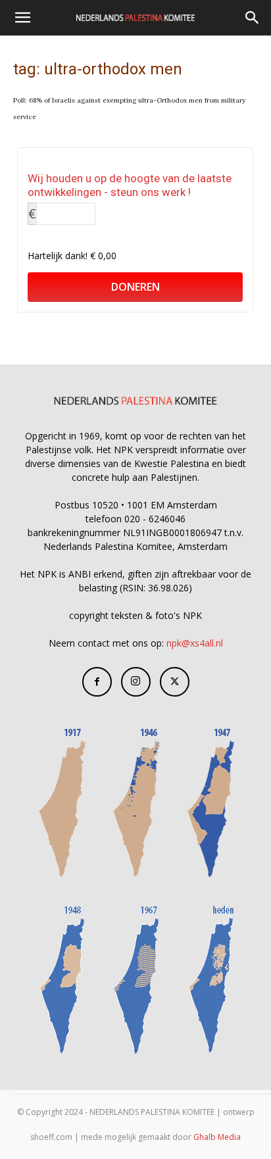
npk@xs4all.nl (194, 643)
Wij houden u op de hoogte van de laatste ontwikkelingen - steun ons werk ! (130, 185)
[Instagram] (136, 682)
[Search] (252, 18)
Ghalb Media (217, 1137)
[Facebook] (97, 682)
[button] (22, 18)
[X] (174, 682)
